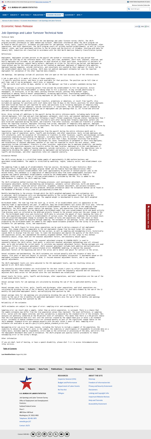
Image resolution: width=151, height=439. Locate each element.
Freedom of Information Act (99, 382)
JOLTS (136, 26)
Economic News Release (29, 21)
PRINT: (142, 26)
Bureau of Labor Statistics (10, 21)
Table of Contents (10, 349)
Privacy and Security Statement (100, 386)
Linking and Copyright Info (99, 393)
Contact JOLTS (24, 425)
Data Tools (43, 369)
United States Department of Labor (139, 2)
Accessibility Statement (98, 404)
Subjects (31, 369)
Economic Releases (74, 369)
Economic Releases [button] (54, 15)
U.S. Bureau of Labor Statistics (22, 7)
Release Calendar (137, 5)
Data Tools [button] (25, 15)
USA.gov (61, 393)
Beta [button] (79, 15)
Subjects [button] (14, 15)
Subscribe (147, 5)
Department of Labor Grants (69, 386)
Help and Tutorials (96, 400)
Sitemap (92, 379)
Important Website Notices (99, 397)
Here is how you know (42, 2)
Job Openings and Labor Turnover (50, 21)
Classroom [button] (69, 15)
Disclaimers (93, 389)
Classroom (89, 369)
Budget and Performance (67, 382)
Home (21, 369)
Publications (56, 369)
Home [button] (5, 15)
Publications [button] (38, 15)
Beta (99, 369)
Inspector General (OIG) (67, 379)
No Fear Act (62, 389)
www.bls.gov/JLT (25, 421)
